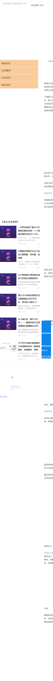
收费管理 (48, 411)
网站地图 (3, 396)
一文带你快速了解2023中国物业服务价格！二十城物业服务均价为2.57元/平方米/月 (29, 231)
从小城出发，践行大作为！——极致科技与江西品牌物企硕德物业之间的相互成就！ (29, 323)
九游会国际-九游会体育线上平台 (15, 3)
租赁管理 (48, 193)
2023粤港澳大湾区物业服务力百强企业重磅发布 (29, 276)
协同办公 (48, 553)
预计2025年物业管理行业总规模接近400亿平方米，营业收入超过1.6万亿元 (29, 299)
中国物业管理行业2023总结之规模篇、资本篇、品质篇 (29, 254)
